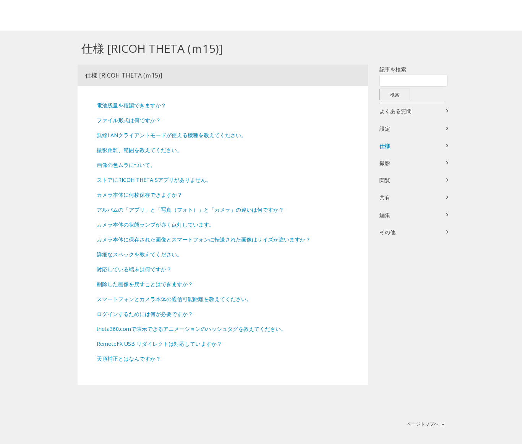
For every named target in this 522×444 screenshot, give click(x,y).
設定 (384, 128)
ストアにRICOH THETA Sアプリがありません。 (154, 179)
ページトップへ (423, 424)
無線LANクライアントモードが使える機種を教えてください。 (171, 135)
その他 (387, 232)
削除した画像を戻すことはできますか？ (145, 284)
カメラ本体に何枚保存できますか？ (139, 194)
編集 (384, 215)
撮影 (384, 163)
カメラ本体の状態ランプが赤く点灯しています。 (155, 224)
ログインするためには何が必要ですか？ (145, 314)
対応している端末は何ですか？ (134, 269)
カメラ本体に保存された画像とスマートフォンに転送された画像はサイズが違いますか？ (204, 239)
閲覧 (384, 180)
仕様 (384, 145)
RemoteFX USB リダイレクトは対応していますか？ (159, 343)
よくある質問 (395, 111)
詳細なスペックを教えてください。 (139, 254)
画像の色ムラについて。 (126, 165)
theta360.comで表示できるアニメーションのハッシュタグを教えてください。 (191, 328)
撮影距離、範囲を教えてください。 (139, 150)
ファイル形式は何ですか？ (129, 120)
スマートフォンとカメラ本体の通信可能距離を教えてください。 (174, 299)
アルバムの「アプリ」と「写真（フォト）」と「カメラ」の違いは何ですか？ (190, 209)
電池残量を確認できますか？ (131, 105)
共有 (384, 197)
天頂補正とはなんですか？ (129, 358)
